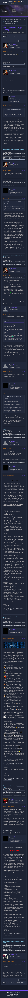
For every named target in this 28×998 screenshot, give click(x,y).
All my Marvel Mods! (7, 830)
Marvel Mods (7, 11)
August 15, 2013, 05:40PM (8, 961)
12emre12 (14, 308)
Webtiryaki (16, 994)
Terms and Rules (13, 992)
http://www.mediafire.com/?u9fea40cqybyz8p (13, 778)
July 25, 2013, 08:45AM (7, 275)
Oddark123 (14, 954)
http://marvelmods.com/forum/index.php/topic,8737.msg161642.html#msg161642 (14, 762)
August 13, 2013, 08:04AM (8, 806)
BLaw (12, 799)
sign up (13, 3)
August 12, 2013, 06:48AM (8, 638)
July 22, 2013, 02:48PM (7, 77)
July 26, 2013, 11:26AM (7, 448)
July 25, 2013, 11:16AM (7, 314)
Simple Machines (17, 995)
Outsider (13, 97)
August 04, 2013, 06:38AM (8, 475)
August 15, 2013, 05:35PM (8, 845)
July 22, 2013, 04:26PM (7, 105)
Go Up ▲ (19, 992)
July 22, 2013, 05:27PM (7, 170)
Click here (16, 832)
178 (24, 36)
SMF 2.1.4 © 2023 (10, 995)
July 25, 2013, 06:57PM (7, 392)
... (14, 36)
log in (9, 3)
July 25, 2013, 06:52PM (7, 371)
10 (20, 36)
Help (8, 992)
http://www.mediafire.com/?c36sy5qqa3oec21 (13, 934)
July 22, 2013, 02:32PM (7, 51)
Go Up (3, 982)
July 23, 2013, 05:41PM (7, 198)
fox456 (13, 441)
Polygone (13, 44)
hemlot (13, 364)
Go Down (4, 36)
